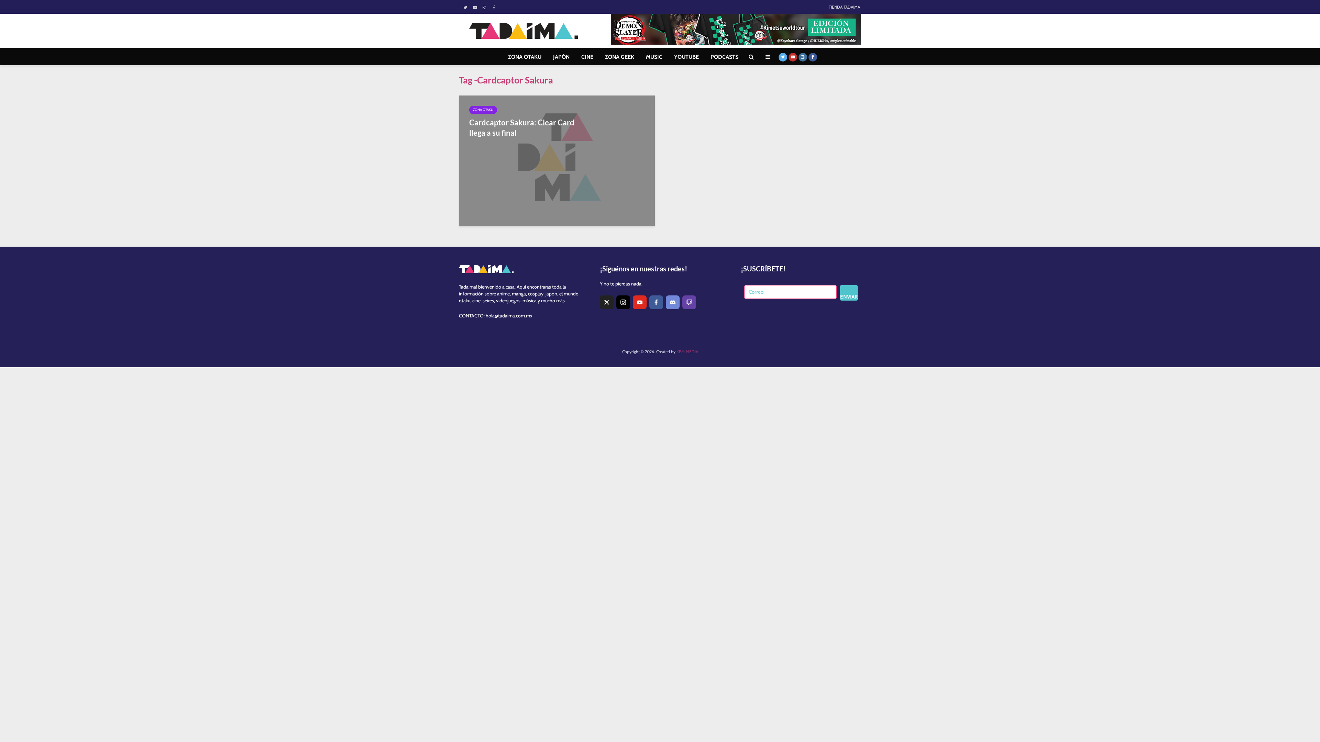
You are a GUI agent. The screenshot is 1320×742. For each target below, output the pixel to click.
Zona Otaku (483, 110)
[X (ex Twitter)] (607, 302)
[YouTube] (640, 302)
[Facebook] (656, 302)
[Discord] (673, 302)
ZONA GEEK (619, 57)
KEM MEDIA (687, 351)
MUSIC (654, 57)
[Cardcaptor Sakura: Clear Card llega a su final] (557, 160)
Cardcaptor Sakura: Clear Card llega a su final (521, 127)
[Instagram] (623, 302)
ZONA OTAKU (524, 57)
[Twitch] (689, 302)
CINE (587, 57)
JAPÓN (561, 57)
